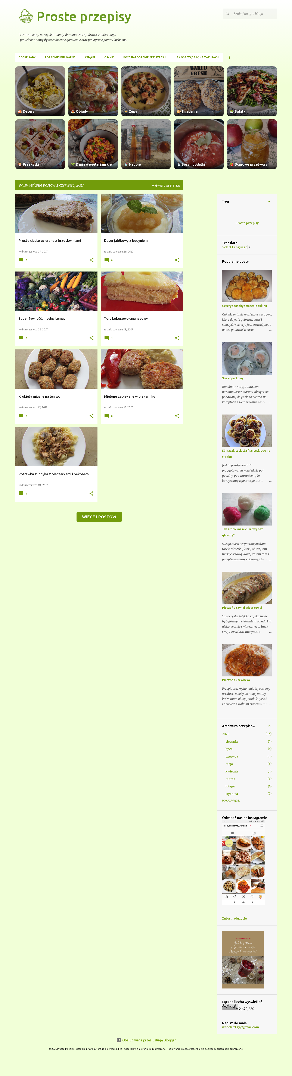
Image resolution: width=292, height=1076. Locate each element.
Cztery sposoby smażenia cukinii (244, 306)
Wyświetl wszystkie (166, 185)
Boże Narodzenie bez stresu (144, 57)
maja (229, 764)
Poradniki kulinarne (60, 57)
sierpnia (232, 741)
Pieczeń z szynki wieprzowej (242, 607)
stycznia (232, 794)
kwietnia (232, 771)
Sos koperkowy (232, 378)
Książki (90, 57)
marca (230, 779)
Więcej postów (99, 516)
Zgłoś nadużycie (234, 918)
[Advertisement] (200, 258)
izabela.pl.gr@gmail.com (240, 1027)
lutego (230, 786)
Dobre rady (27, 57)
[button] (91, 260)
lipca (229, 749)
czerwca (232, 756)
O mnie (109, 57)
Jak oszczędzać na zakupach (197, 57)
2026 (225, 734)
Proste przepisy (84, 16)
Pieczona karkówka (236, 680)
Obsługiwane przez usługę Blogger (148, 1040)
